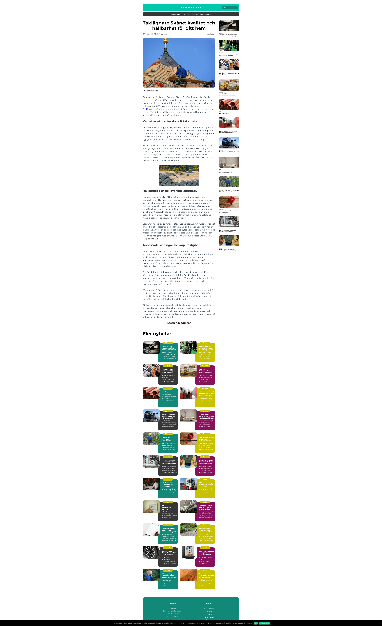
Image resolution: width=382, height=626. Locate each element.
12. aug (205, 343)
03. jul (168, 525)
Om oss (187, 14)
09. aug (205, 366)
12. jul (205, 457)
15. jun (205, 525)
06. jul (168, 502)
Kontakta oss (205, 14)
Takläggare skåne (152, 109)
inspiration (211, 34)
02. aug (167, 457)
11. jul (168, 479)
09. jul (205, 479)
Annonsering (176, 14)
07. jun (167, 570)
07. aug (205, 411)
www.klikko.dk (175, 619)
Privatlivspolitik (264, 623)
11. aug (168, 366)
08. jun (205, 548)
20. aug (167, 343)
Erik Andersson (161, 34)
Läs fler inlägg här (179, 322)
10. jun (168, 548)
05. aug (167, 434)
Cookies (195, 14)
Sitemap (209, 620)
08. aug (168, 388)
